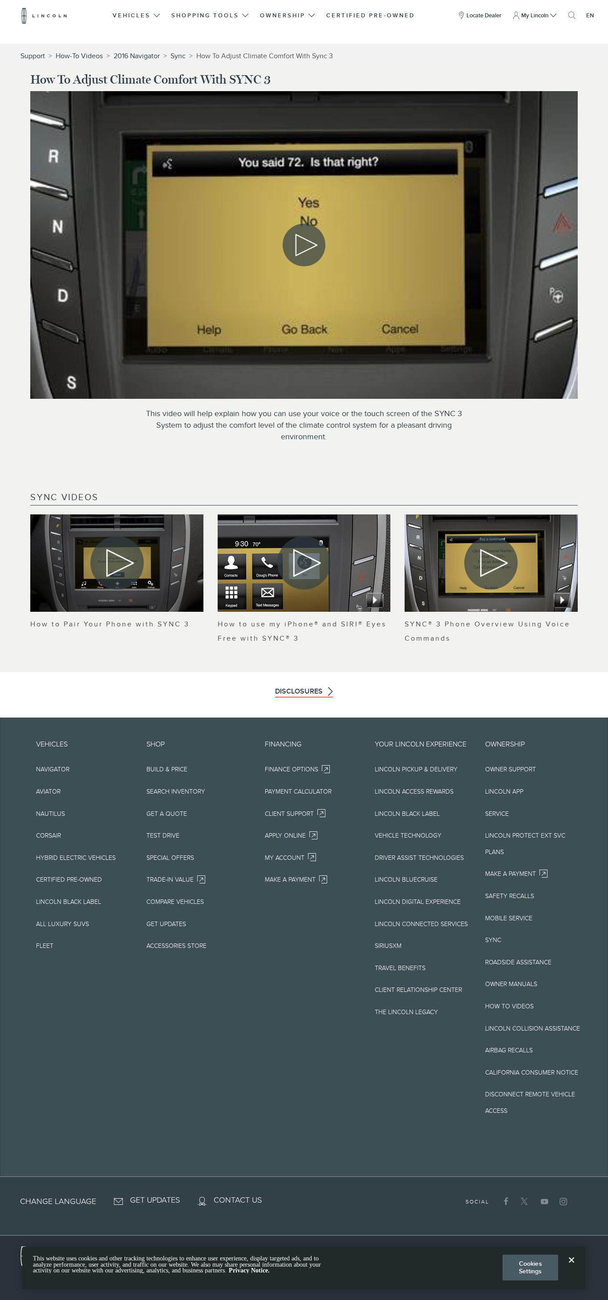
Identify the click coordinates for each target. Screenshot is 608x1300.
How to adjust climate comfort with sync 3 (264, 56)
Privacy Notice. (249, 1270)
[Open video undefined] (116, 563)
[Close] (571, 1267)
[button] (137, 15)
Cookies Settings (530, 1267)
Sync (178, 56)
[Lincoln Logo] (44, 15)
